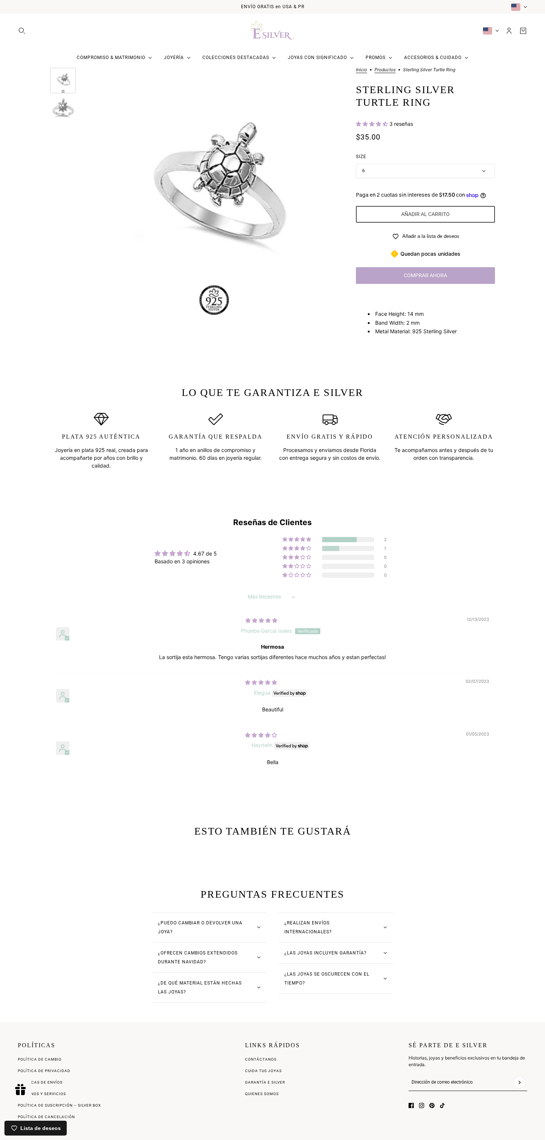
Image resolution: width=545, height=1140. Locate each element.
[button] (372, 124)
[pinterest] (432, 1105)
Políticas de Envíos (40, 1082)
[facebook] (411, 1105)
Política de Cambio (40, 1059)
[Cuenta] (509, 31)
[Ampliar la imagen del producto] (214, 194)
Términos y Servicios (42, 1094)
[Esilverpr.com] (272, 31)
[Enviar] (519, 1082)
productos (385, 70)
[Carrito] (523, 31)
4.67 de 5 (205, 553)
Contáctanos (261, 1059)
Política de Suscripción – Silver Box (59, 1105)
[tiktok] (442, 1105)
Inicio (361, 70)
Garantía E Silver (265, 1082)
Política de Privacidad (44, 1071)
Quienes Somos (262, 1094)
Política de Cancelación (46, 1117)
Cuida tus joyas (263, 1071)
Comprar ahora (425, 275)
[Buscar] (22, 31)
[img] (261, 620)
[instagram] (421, 1105)
